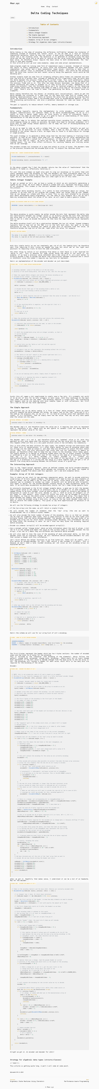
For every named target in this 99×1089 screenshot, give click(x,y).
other (12, 17)
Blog (48, 6)
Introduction (34, 28)
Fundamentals (34, 30)
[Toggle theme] (96, 2)
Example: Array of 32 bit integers (43, 40)
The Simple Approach (37, 35)
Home (42, 6)
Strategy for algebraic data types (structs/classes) (50, 42)
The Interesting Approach (39, 37)
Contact (55, 6)
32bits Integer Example (38, 33)
